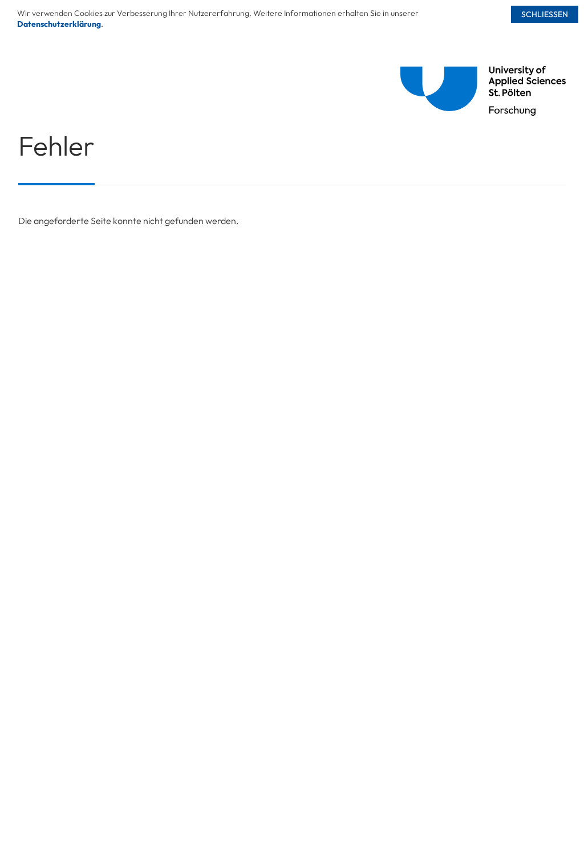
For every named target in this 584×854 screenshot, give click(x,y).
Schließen (544, 14)
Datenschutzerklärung (59, 24)
